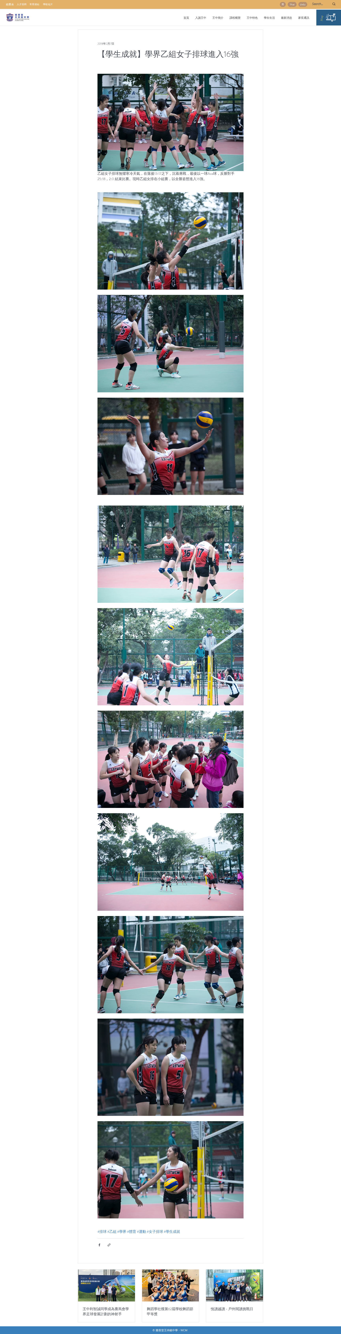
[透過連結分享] (109, 1245)
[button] (217, 18)
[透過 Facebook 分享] (99, 1245)
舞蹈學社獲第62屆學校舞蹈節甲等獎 (170, 1311)
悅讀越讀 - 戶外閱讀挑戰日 (232, 1309)
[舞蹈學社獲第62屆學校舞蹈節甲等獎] (170, 1285)
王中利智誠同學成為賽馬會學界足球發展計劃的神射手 (106, 1311)
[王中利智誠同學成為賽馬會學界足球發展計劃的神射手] (106, 1285)
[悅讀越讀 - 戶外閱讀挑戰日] (234, 1285)
